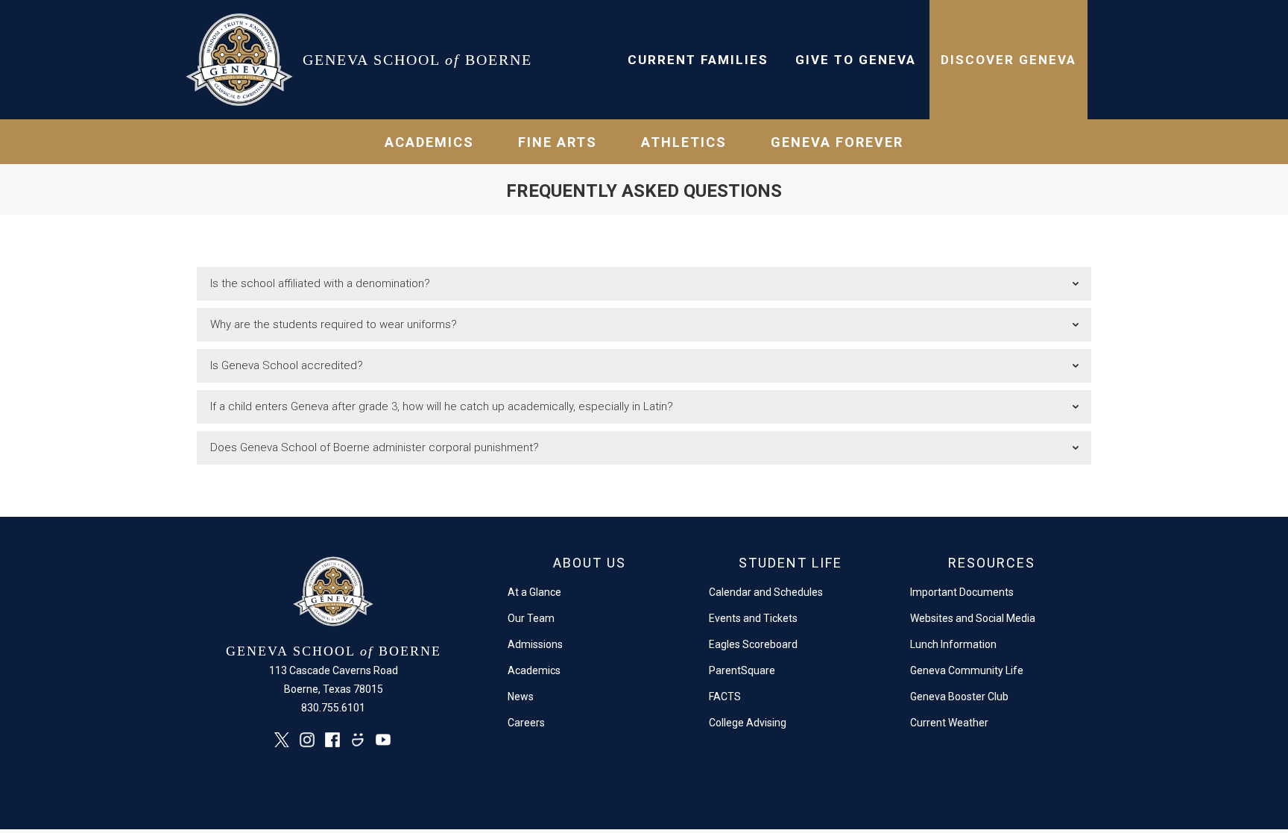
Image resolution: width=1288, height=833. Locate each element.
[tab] (644, 284)
